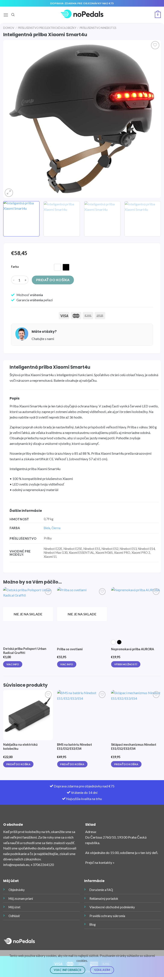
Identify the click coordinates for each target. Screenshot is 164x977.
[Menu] (5, 15)
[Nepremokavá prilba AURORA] (136, 612)
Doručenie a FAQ (101, 890)
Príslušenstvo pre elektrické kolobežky (47, 28)
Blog (92, 924)
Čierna (55, 528)
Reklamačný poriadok (103, 898)
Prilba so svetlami (70, 649)
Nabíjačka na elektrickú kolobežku (20, 746)
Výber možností (125, 664)
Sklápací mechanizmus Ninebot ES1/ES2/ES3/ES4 (133, 746)
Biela (47, 528)
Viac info (12, 664)
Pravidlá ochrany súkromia (107, 916)
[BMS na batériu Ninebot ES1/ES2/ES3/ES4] (82, 715)
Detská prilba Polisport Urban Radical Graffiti (24, 651)
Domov (8, 28)
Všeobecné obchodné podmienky (112, 907)
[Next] (152, 119)
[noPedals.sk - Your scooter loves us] (82, 15)
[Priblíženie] (9, 193)
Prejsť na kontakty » (99, 862)
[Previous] (12, 119)
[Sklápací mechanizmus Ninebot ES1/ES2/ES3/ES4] (136, 715)
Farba (15, 266)
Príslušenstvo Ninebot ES (98, 28)
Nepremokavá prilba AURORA (132, 649)
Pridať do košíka (53, 280)
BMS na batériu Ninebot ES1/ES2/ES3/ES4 (74, 746)
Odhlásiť (14, 916)
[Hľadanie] (13, 15)
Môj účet (14, 907)
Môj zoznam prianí (21, 898)
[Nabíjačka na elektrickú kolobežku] (28, 715)
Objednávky (17, 890)
